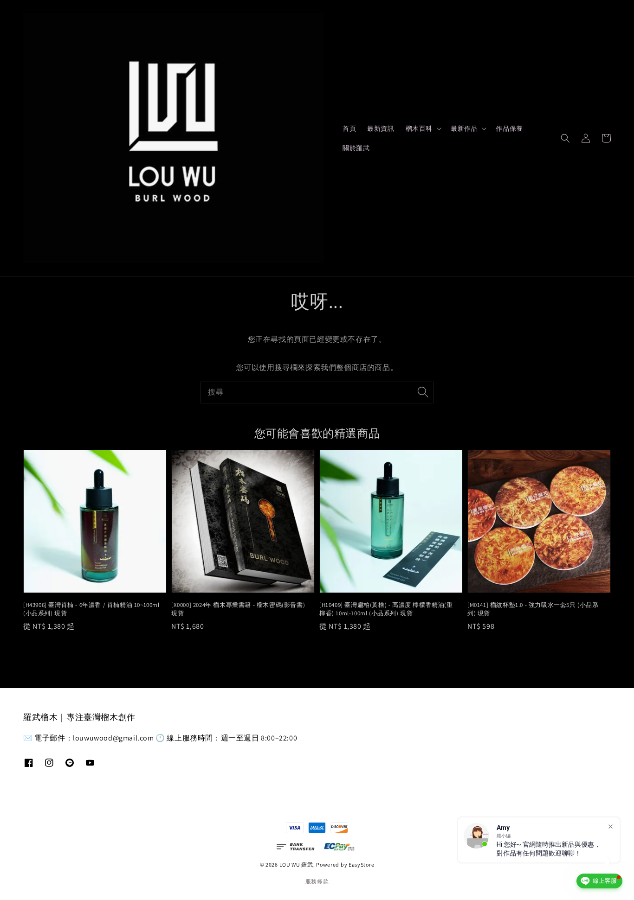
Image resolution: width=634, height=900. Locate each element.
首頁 (349, 128)
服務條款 (317, 881)
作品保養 (509, 128)
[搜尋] (423, 392)
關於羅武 (356, 148)
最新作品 (464, 128)
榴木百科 (419, 128)
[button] (565, 138)
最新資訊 (380, 128)
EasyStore (361, 864)
